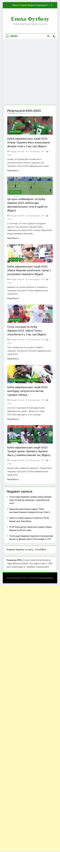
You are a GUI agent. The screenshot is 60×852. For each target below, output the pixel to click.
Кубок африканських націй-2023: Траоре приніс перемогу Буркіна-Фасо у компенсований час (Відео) (28, 451)
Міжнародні (15, 132)
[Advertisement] (30, 72)
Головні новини (17, 380)
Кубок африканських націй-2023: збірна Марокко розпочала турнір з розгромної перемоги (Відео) (29, 270)
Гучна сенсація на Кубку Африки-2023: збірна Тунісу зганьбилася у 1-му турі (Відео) (26, 330)
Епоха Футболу (30, 19)
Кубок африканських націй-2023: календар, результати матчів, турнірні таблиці (27, 391)
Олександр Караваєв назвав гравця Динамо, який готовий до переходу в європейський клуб (30, 500)
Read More (12, 170)
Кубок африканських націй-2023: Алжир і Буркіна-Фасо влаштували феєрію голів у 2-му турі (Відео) (28, 142)
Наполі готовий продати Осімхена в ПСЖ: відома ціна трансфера (29, 5)
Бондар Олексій (17, 151)
